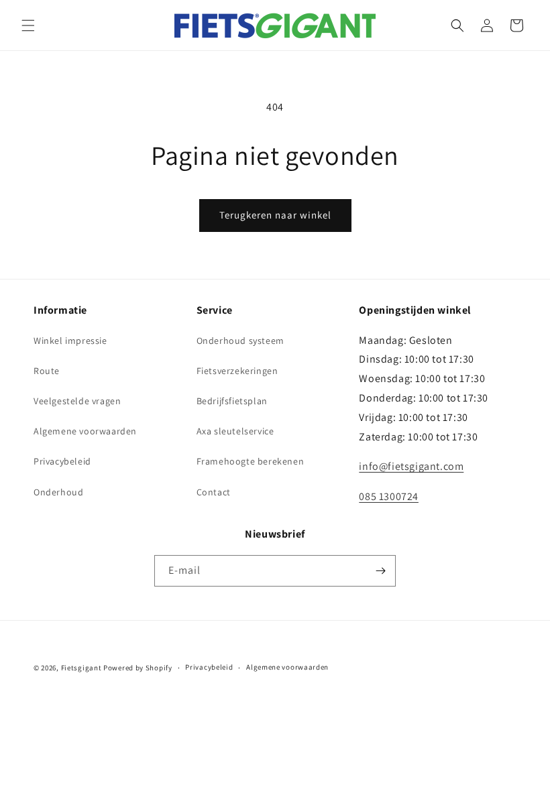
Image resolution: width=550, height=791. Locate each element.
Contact (214, 492)
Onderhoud (58, 492)
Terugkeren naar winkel (275, 214)
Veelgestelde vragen (77, 401)
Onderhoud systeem (240, 340)
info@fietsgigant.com (411, 466)
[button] (28, 25)
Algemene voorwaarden (85, 431)
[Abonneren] (380, 571)
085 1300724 (389, 496)
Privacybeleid (62, 461)
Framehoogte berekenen (251, 461)
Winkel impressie (70, 340)
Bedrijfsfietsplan (232, 401)
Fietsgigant (81, 667)
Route (47, 371)
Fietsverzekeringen (237, 371)
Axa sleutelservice (235, 431)
